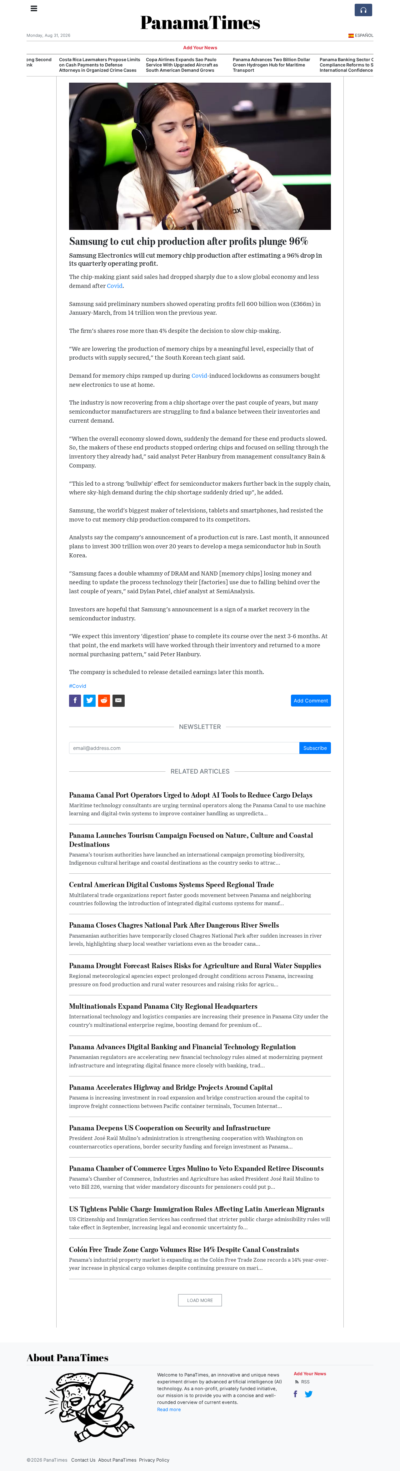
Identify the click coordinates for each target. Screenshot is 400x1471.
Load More (200, 1300)
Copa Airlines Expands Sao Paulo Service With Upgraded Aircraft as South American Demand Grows (152, 65)
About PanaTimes (117, 1460)
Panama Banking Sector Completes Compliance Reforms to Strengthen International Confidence (327, 65)
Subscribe (315, 748)
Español (364, 35)
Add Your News (200, 48)
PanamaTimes (200, 21)
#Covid (77, 686)
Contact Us (83, 1460)
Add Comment (311, 700)
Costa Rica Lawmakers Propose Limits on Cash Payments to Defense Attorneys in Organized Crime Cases (69, 65)
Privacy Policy (154, 1460)
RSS (305, 1381)
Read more (169, 1409)
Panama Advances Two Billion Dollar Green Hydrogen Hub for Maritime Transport (241, 65)
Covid (114, 286)
